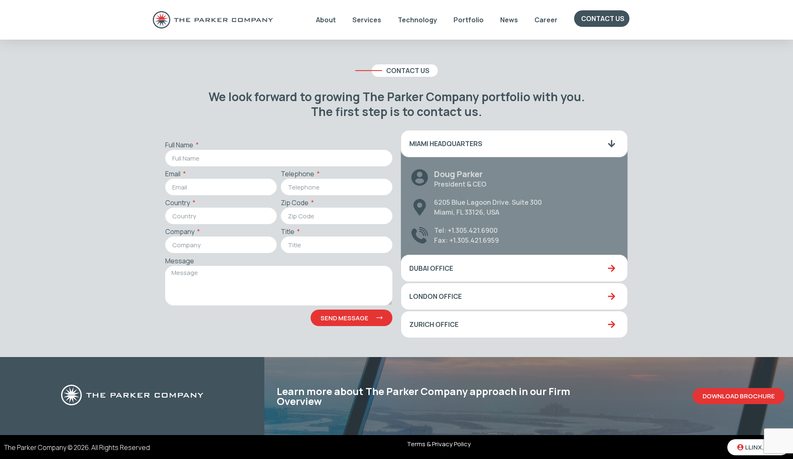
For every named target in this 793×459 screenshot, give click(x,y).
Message (179, 261)
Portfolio (468, 19)
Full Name (180, 145)
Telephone (298, 174)
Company (180, 232)
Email (173, 174)
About (326, 19)
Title (288, 232)
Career (546, 19)
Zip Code (295, 203)
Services (366, 19)
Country (178, 203)
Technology (417, 19)
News (509, 19)
